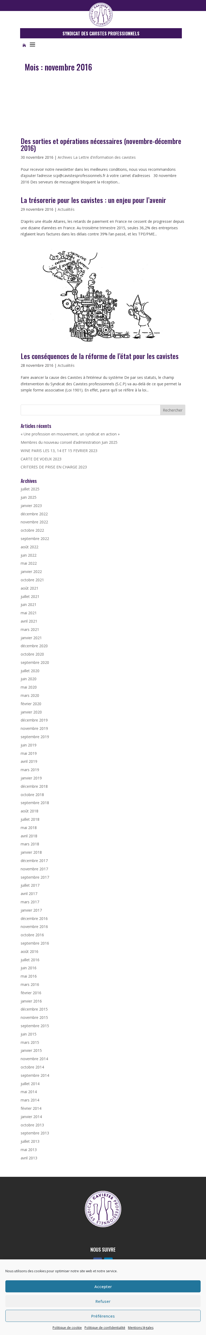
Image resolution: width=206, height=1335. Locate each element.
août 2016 (29, 951)
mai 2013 (29, 1149)
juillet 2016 (30, 959)
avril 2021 (29, 621)
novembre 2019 (34, 728)
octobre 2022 (32, 530)
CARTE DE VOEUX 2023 (41, 458)
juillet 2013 (30, 1141)
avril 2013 (29, 1157)
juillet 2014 (30, 1083)
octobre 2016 (32, 934)
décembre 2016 (34, 918)
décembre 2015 (34, 1009)
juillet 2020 (30, 670)
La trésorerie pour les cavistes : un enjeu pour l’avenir (93, 200)
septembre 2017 (35, 877)
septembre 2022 (35, 538)
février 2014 (31, 1108)
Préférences (103, 1316)
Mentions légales (140, 1327)
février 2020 (31, 703)
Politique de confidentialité (104, 1327)
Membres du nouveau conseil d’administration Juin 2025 (69, 442)
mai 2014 (29, 1091)
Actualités (66, 209)
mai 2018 (29, 827)
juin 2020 (28, 678)
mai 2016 (29, 976)
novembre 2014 (34, 1058)
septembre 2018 (35, 802)
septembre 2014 (35, 1075)
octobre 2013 (32, 1124)
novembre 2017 (34, 868)
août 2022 (29, 546)
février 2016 (31, 992)
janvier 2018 (31, 852)
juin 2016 (28, 967)
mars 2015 (30, 1042)
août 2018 (29, 810)
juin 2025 (28, 497)
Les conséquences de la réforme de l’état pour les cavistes (100, 356)
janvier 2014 (31, 1116)
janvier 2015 (31, 1050)
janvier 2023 (31, 505)
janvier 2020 (31, 712)
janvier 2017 (31, 910)
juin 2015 (28, 1034)
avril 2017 (29, 893)
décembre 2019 (34, 720)
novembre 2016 (34, 926)
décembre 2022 (34, 513)
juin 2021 (28, 604)
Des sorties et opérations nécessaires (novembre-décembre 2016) (101, 144)
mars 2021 (30, 629)
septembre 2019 (35, 736)
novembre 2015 (34, 1017)
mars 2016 (30, 984)
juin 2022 (28, 555)
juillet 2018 (30, 819)
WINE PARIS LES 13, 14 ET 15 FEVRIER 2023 (59, 450)
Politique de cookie (67, 1327)
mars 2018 (30, 843)
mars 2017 (30, 901)
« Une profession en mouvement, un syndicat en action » (70, 434)
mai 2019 (29, 753)
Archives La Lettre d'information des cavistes (97, 157)
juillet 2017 (30, 885)
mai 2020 (29, 687)
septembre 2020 (35, 662)
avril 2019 (29, 761)
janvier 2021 (31, 637)
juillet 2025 (30, 488)
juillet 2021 (30, 596)
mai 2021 (29, 612)
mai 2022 (29, 563)
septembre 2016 (35, 943)
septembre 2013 (35, 1133)
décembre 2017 (34, 860)
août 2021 (29, 588)
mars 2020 (30, 695)
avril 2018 (29, 835)
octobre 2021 (32, 579)
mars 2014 (30, 1100)
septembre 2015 (35, 1025)
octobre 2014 (32, 1067)
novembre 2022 (34, 521)
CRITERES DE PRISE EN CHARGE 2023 (54, 466)
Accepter (103, 1286)
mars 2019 (30, 769)
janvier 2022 (31, 571)
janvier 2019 (31, 778)
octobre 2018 (32, 794)
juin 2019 (28, 745)
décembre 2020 (34, 645)
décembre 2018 (34, 786)
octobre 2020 (32, 654)
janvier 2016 (31, 1001)
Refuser (103, 1301)
